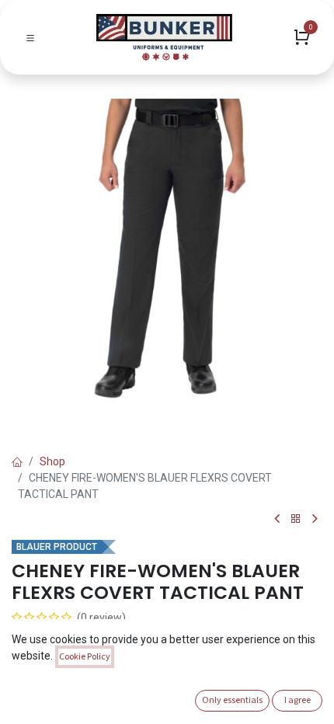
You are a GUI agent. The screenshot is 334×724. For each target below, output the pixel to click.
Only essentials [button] (232, 699)
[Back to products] (296, 519)
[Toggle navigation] (30, 37)
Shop (52, 461)
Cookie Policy (84, 656)
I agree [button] (297, 699)
